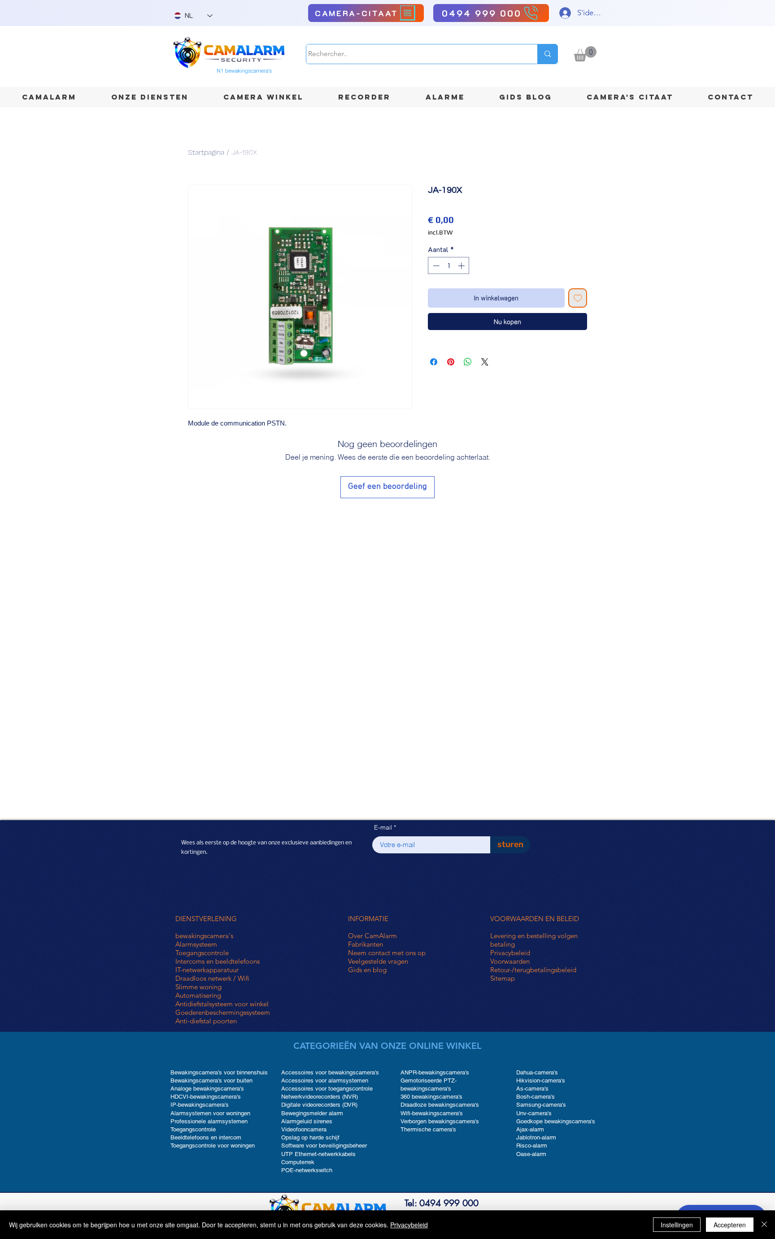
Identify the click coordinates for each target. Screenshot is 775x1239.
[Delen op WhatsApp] (467, 361)
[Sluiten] (764, 1224)
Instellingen (677, 1224)
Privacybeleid (510, 952)
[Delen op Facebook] (433, 361)
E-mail (383, 827)
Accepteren (730, 1224)
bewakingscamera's (204, 935)
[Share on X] (484, 361)
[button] (585, 53)
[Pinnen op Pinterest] (450, 361)
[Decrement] (435, 265)
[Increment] (462, 265)
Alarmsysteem (196, 944)
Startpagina (206, 152)
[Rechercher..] (547, 54)
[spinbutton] (448, 265)
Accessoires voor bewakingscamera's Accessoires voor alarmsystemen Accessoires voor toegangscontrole (330, 1080)
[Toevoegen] (578, 298)
